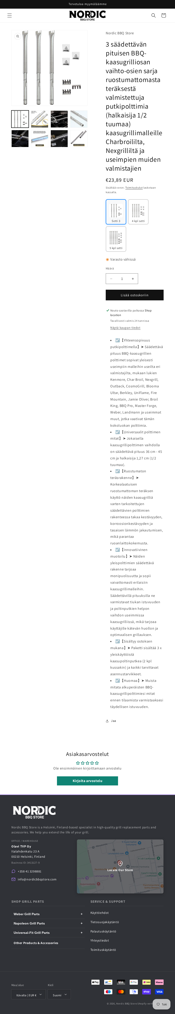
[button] (10, 15)
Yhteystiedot (99, 940)
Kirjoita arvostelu (88, 780)
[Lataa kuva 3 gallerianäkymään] (59, 119)
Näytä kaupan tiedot (125, 328)
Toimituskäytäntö (103, 950)
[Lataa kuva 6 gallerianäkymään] (39, 138)
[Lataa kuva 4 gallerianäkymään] (79, 119)
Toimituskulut (134, 187)
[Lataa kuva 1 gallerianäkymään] (20, 119)
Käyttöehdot (99, 913)
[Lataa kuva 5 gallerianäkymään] (20, 138)
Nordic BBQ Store (126, 1003)
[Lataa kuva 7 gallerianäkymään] (59, 138)
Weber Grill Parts (48, 914)
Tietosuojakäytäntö (104, 922)
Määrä (110, 268)
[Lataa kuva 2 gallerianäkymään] (39, 119)
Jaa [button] (113, 721)
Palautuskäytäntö (103, 931)
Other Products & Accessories (36, 943)
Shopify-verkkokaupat (150, 1003)
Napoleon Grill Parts (48, 923)
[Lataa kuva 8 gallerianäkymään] (79, 138)
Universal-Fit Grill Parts (48, 932)
